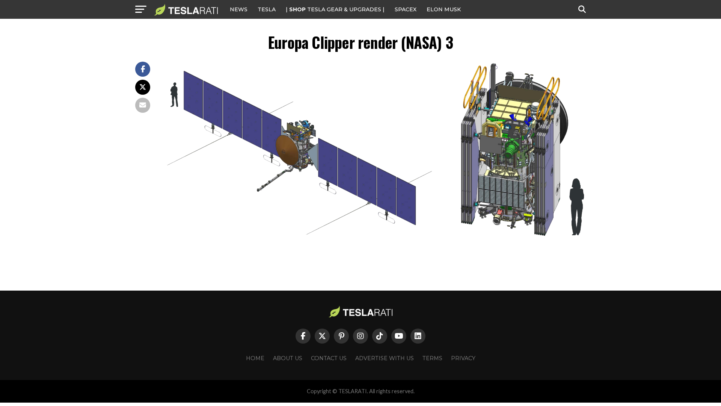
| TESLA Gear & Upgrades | (335, 9)
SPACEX (405, 9)
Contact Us (329, 358)
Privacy (463, 358)
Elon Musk (444, 9)
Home (255, 358)
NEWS (238, 9)
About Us (287, 358)
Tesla (267, 9)
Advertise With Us (384, 358)
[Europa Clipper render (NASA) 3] (375, 240)
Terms (432, 358)
